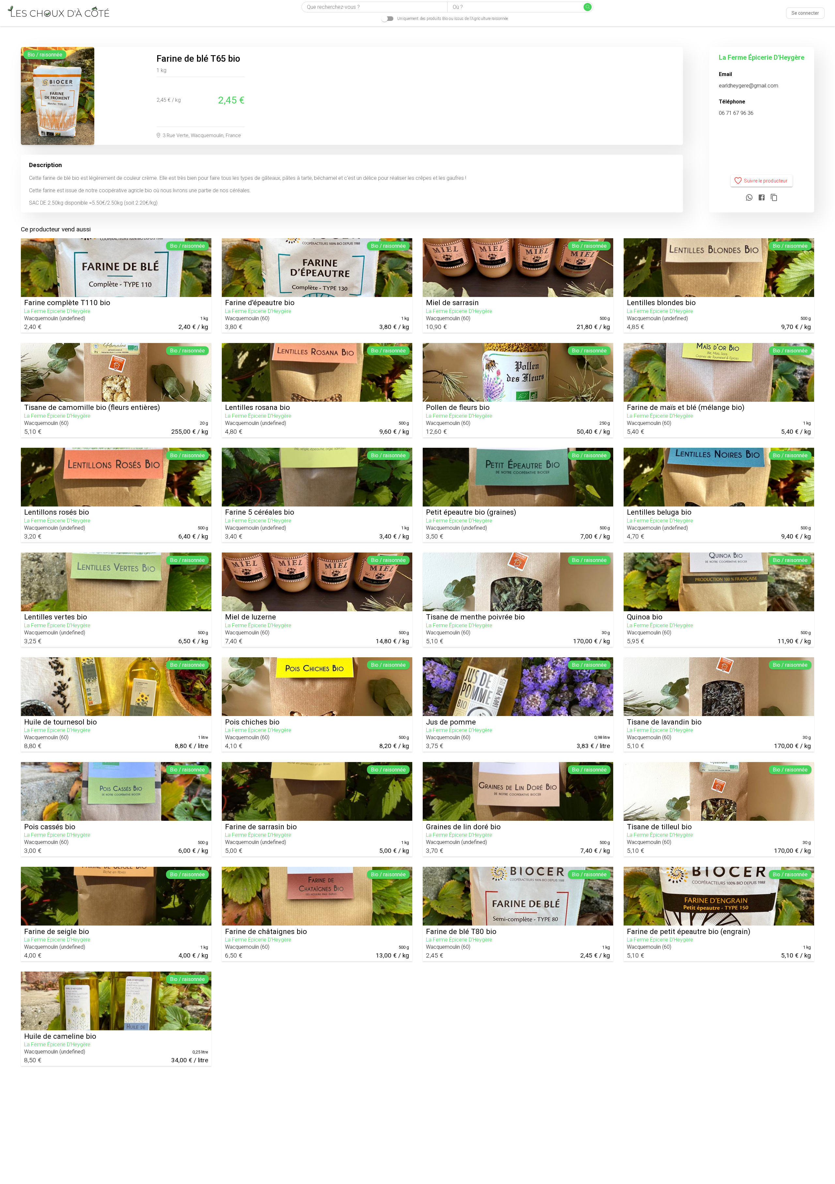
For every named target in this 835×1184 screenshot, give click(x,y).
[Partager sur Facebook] (761, 198)
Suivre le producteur (765, 180)
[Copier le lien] (774, 198)
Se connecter (805, 13)
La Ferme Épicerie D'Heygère (761, 57)
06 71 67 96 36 (736, 113)
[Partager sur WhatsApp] (749, 198)
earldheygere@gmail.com (748, 86)
